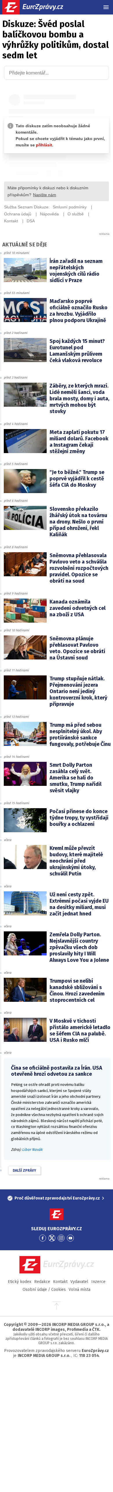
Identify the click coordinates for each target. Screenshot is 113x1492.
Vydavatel (79, 1281)
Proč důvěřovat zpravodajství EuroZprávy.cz (57, 1198)
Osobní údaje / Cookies (44, 1289)
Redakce (42, 1281)
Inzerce (98, 1281)
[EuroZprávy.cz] (37, 7)
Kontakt (60, 1281)
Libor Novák (32, 1149)
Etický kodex (19, 1281)
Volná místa (79, 1289)
